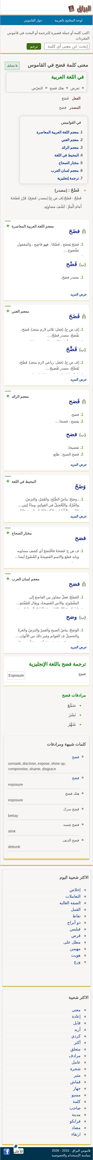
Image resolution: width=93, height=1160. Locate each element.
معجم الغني (70, 140)
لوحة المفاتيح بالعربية (68, 20)
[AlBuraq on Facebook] (7, 1153)
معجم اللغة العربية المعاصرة (58, 132)
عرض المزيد (78, 294)
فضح (75, 757)
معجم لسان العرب (65, 170)
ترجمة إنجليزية (68, 178)
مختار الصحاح (69, 163)
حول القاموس (33, 20)
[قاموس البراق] (80, 9)
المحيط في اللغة (66, 155)
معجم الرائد (70, 147)
